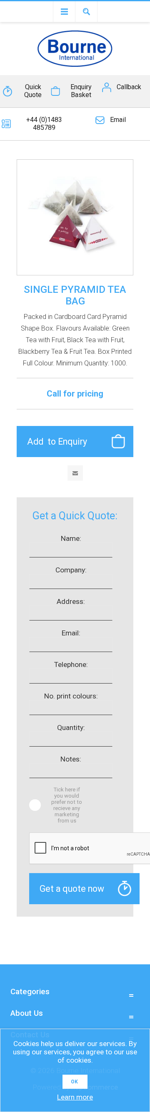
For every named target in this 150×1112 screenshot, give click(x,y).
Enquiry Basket (81, 91)
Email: (71, 633)
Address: (71, 601)
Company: (71, 570)
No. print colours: (71, 696)
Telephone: (71, 664)
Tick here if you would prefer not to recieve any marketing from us (66, 805)
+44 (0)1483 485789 (44, 123)
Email (118, 120)
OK (74, 1082)
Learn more (75, 1097)
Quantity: (71, 727)
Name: (71, 538)
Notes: (70, 759)
